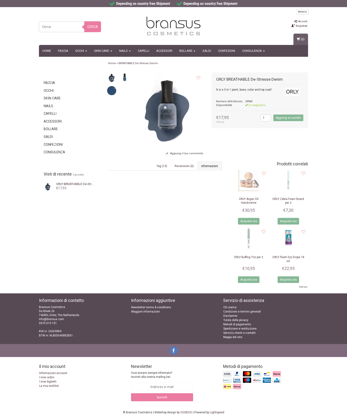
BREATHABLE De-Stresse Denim (81, 184)
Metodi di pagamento (237, 324)
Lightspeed (217, 412)
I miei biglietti (47, 381)
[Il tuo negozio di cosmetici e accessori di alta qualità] (173, 26)
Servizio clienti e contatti (239, 333)
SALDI (207, 51)
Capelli (143, 51)
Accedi (302, 21)
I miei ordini (46, 377)
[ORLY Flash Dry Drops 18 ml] (288, 239)
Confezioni (226, 51)
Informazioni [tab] (209, 166)
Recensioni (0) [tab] (184, 166)
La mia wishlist (49, 386)
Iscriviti (162, 397)
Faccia (63, 51)
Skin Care (102, 51)
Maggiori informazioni (145, 311)
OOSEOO (186, 412)
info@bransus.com (51, 319)
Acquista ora (248, 221)
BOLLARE (186, 51)
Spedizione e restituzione (240, 328)
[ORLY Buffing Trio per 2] (248, 239)
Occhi (80, 51)
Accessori (164, 51)
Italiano (302, 11)
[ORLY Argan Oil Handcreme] (248, 180)
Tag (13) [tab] (162, 166)
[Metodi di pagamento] (252, 380)
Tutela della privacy (235, 320)
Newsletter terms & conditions (151, 307)
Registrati (301, 25)
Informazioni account (53, 373)
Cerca (92, 27)
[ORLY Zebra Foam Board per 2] (288, 180)
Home (46, 51)
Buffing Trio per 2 (248, 257)
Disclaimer (230, 316)
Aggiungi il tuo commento (186, 153)
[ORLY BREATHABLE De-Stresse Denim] (48, 186)
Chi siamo (230, 307)
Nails (123, 51)
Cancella (78, 174)
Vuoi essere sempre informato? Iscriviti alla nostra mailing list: (151, 375)
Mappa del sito (232, 337)
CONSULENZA (252, 51)
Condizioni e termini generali (242, 311)
